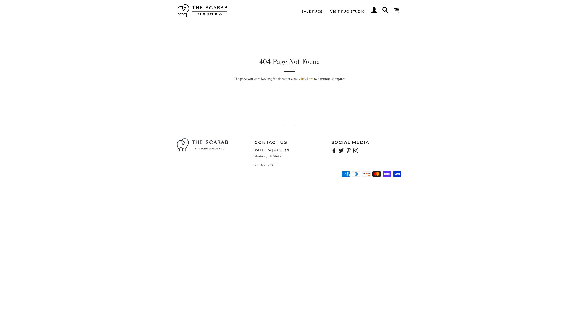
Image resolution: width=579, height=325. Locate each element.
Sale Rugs (312, 11)
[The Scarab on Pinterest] (349, 151)
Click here (306, 79)
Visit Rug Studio (347, 11)
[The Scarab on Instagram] (356, 151)
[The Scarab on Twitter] (342, 151)
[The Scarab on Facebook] (334, 151)
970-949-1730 (263, 165)
